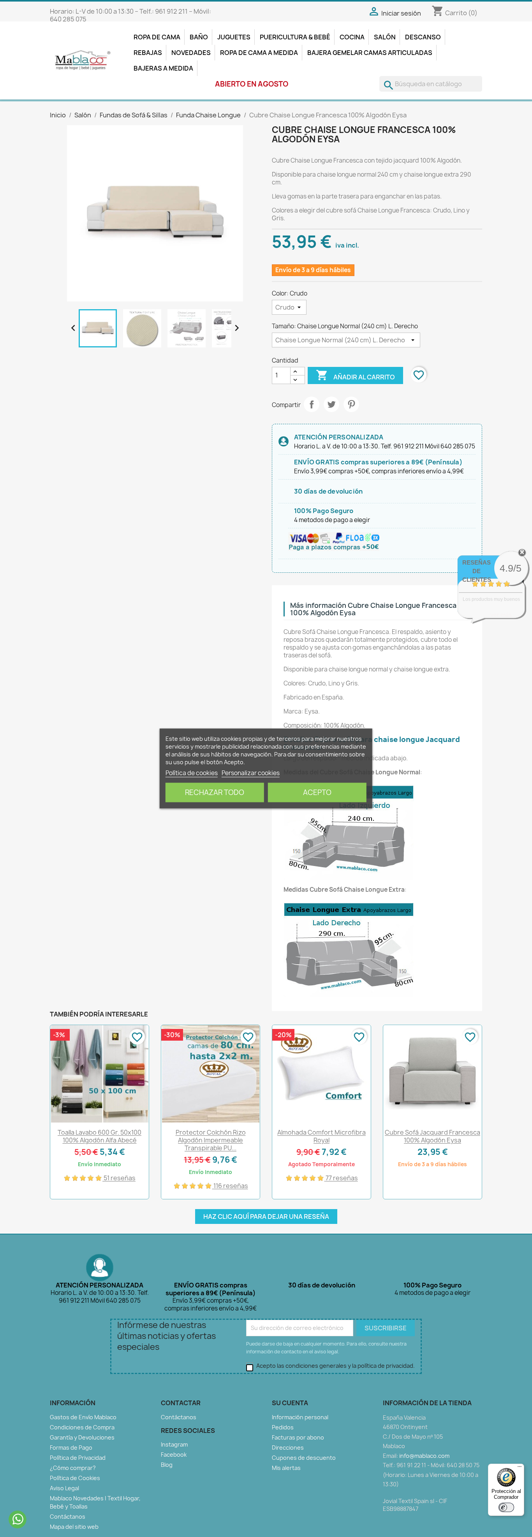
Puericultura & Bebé (295, 37)
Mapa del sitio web (74, 1526)
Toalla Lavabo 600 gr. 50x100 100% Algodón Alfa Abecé (99, 1136)
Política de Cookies (75, 1478)
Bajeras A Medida (163, 68)
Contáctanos (67, 1516)
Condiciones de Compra (82, 1427)
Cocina (352, 37)
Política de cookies (192, 773)
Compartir (311, 404)
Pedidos (283, 1427)
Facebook (174, 1454)
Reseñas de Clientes (476, 571)
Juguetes (233, 37)
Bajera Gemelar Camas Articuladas (369, 52)
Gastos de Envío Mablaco (83, 1417)
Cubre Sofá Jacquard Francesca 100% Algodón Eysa (432, 1136)
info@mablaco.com (424, 1455)
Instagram (174, 1444)
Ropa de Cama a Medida (259, 52)
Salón (385, 37)
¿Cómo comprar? (73, 1467)
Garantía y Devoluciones (82, 1437)
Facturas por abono (298, 1437)
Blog (167, 1464)
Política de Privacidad (78, 1457)
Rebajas (148, 52)
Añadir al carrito (355, 375)
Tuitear (331, 404)
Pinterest (351, 404)
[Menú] (519, 1468)
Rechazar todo (214, 792)
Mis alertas (286, 1467)
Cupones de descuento (304, 1457)
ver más (501, 614)
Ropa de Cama (157, 37)
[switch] (506, 1507)
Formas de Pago (71, 1447)
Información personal (300, 1417)
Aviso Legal (64, 1488)
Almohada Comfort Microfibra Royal (321, 1136)
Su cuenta (290, 1403)
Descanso (423, 37)
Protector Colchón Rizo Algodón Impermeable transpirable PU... (211, 1140)
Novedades (191, 52)
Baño (199, 37)
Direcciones (288, 1447)
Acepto (317, 792)
